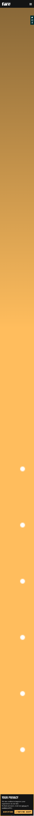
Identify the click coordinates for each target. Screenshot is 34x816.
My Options (9, 812)
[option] (17, 409)
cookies (4, 808)
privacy (24, 806)
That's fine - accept (24, 812)
